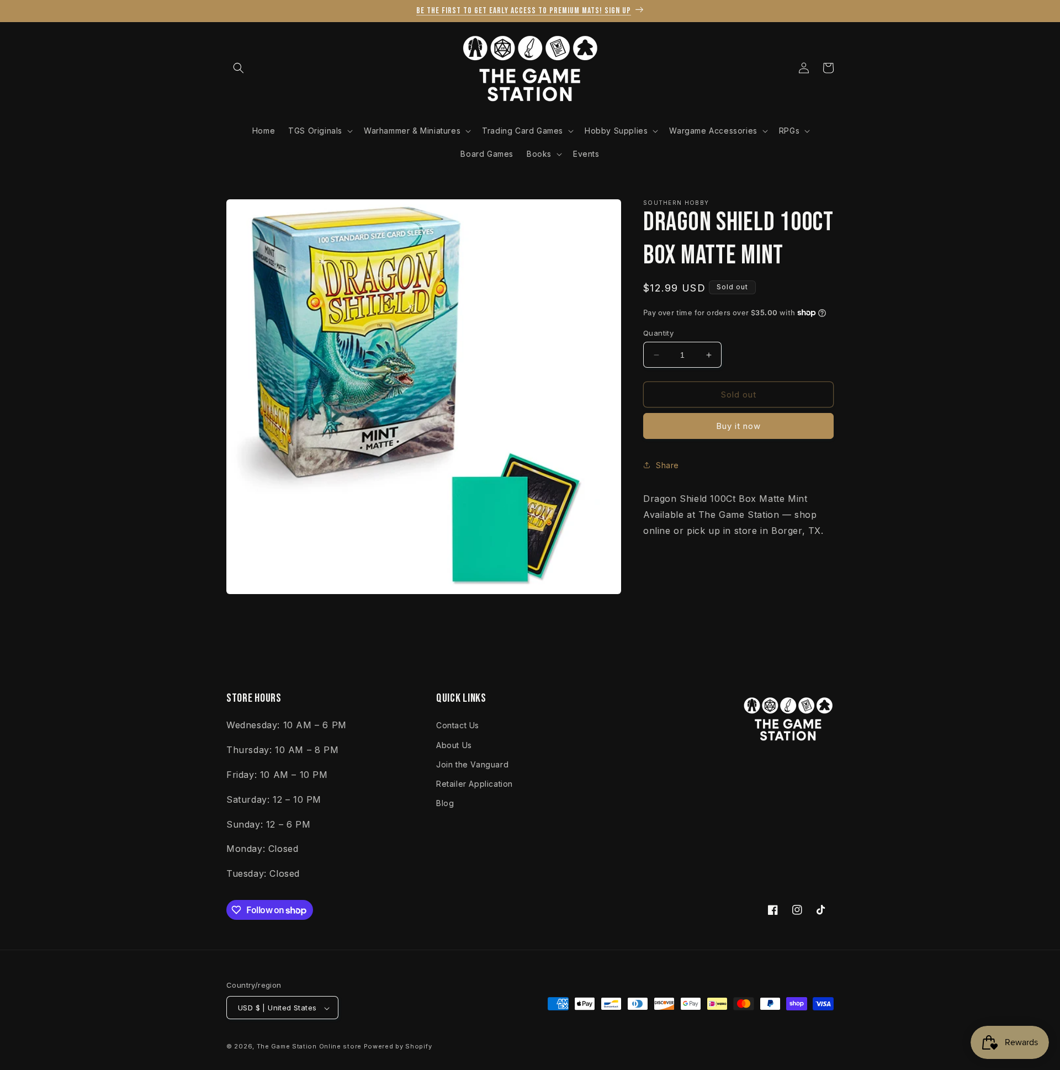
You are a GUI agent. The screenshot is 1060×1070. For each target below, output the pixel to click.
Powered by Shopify (398, 1047)
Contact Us (457, 725)
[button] (238, 68)
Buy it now (738, 426)
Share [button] (667, 465)
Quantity (658, 333)
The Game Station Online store (309, 1047)
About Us (454, 744)
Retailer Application (474, 783)
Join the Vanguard (472, 764)
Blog (445, 802)
